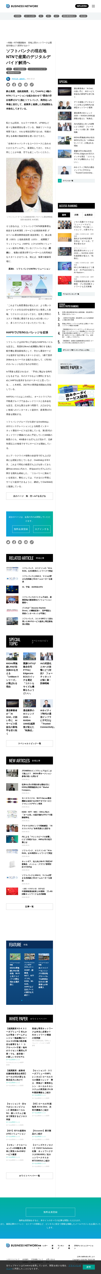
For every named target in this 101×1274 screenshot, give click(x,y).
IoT (56, 16)
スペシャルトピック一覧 (29, 743)
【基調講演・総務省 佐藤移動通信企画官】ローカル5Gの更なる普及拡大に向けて (78, 342)
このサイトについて (12, 1259)
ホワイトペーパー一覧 (29, 1176)
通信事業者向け (69, 16)
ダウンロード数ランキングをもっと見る (76, 350)
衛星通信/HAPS (13, 72)
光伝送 (83, 16)
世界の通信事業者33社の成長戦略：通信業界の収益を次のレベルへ (77, 313)
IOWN (17, 16)
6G (48, 16)
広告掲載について (37, 1259)
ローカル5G (30, 16)
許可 (89, 1267)
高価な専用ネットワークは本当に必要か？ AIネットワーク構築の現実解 (77, 325)
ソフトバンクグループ (37, 69)
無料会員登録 (82, 6)
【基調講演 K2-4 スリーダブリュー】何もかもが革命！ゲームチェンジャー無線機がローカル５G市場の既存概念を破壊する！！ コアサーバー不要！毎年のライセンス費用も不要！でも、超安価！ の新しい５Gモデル (78, 333)
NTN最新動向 (20, 69)
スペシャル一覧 (68, 181)
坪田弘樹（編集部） (19, 79)
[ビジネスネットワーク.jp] (22, 6)
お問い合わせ (50, 1259)
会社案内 (25, 1259)
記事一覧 (29, 906)
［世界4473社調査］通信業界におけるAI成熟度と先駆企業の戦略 (78, 319)
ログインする (42, 529)
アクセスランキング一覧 (71, 294)
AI (41, 16)
